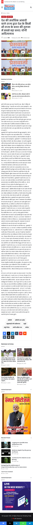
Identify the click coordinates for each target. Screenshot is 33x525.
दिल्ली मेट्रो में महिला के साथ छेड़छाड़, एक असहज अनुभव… (8, 379)
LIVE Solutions (18, 518)
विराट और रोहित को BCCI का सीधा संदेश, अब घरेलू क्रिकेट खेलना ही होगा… (21, 87)
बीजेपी (10, 320)
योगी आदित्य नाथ (18, 327)
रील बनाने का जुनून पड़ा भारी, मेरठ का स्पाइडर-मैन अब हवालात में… (24, 359)
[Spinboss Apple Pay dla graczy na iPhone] (6, 452)
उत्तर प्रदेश (9, 16)
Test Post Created (7, 472)
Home (4, 13)
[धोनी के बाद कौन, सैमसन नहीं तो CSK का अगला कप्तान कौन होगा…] (6, 96)
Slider (8, 13)
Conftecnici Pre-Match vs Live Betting (14, 1)
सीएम (27, 327)
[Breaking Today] (9, 7)
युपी (25, 323)
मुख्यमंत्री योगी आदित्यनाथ (13, 323)
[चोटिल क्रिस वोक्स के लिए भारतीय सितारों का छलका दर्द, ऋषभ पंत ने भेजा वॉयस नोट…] (8, 352)
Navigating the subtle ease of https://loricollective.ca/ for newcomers (14, 466)
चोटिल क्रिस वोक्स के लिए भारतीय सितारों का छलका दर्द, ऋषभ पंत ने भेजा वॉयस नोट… (8, 360)
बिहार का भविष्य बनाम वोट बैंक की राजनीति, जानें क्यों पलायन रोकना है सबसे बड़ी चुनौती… (24, 380)
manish (5, 37)
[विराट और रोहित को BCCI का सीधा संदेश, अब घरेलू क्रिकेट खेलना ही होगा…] (6, 86)
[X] (8, 333)
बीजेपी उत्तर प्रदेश (20, 320)
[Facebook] (4, 333)
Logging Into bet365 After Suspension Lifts (20, 443)
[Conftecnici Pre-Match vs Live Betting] (6, 460)
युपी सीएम (7, 327)
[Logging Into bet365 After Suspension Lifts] (6, 445)
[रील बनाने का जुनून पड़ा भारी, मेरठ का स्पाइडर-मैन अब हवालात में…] (24, 352)
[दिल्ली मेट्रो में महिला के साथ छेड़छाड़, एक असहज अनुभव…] (8, 372)
